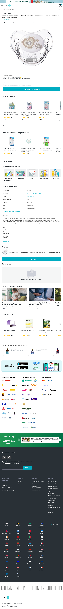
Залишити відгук (31, 259)
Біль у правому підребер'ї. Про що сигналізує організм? (40, 303)
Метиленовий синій (41, 349)
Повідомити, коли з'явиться (32, 89)
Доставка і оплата (6, 483)
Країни (19, 484)
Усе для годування (37, 193)
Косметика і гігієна (52, 484)
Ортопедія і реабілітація (54, 495)
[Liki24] (5, 597)
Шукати (60, 9)
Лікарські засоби (52, 481)
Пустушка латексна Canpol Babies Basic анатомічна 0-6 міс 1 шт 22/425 (28, 150)
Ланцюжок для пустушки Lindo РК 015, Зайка (45, 113)
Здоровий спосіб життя (54, 507)
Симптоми (50, 512)
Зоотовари (50, 505)
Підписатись (27, 467)
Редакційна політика (37, 484)
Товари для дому (52, 500)
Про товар (7, 23)
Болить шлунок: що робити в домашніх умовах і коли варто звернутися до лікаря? (12, 304)
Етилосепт (14, 349)
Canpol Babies (5, 19)
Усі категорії (6, 180)
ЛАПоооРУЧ (51, 502)
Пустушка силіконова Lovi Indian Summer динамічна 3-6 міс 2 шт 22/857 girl (28, 114)
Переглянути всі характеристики (11, 211)
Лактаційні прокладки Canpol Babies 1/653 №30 (10, 149)
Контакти (4, 485)
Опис (28, 23)
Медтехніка (51, 493)
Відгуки (35, 23)
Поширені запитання (7, 487)
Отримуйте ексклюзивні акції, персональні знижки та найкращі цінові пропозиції (17, 462)
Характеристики (18, 23)
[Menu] (2, 5)
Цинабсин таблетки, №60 (27, 330)
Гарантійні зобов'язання (38, 481)
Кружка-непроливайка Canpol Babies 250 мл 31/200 (46, 149)
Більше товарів (7, 161)
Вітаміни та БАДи (52, 486)
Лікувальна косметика (53, 488)
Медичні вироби (52, 491)
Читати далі (6, 241)
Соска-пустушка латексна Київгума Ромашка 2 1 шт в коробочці (11, 114)
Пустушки (29, 193)
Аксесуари (50, 510)
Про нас (20, 481)
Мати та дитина (52, 498)
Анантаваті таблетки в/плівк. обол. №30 (10, 331)
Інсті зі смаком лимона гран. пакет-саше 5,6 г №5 (46, 331)
